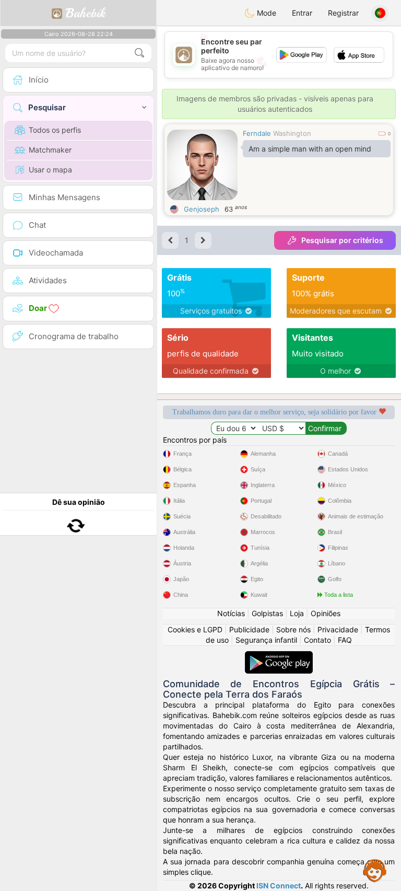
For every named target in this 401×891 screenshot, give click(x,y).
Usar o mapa (50, 169)
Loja (297, 613)
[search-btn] (139, 53)
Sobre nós (293, 629)
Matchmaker (50, 149)
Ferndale (257, 133)
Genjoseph (201, 209)
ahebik (85, 13)
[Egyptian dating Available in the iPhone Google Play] (279, 656)
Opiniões (325, 613)
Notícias (231, 613)
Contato (317, 639)
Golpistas (267, 613)
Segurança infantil (266, 639)
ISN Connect (278, 885)
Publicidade (249, 629)
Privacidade (337, 629)
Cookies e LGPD (195, 629)
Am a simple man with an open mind (310, 148)
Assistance (374, 870)
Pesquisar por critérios (342, 240)
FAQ (345, 639)
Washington (292, 133)
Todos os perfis (55, 129)
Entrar (302, 12)
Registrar (343, 12)
